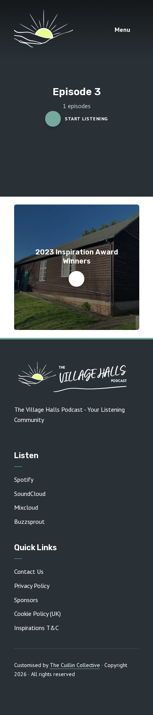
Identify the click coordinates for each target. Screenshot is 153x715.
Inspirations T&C (36, 628)
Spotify (23, 479)
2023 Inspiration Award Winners (76, 256)
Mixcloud (26, 507)
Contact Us (29, 571)
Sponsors (26, 600)
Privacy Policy (31, 586)
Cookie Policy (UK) (37, 613)
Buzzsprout (29, 521)
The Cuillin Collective (75, 665)
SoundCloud (30, 494)
